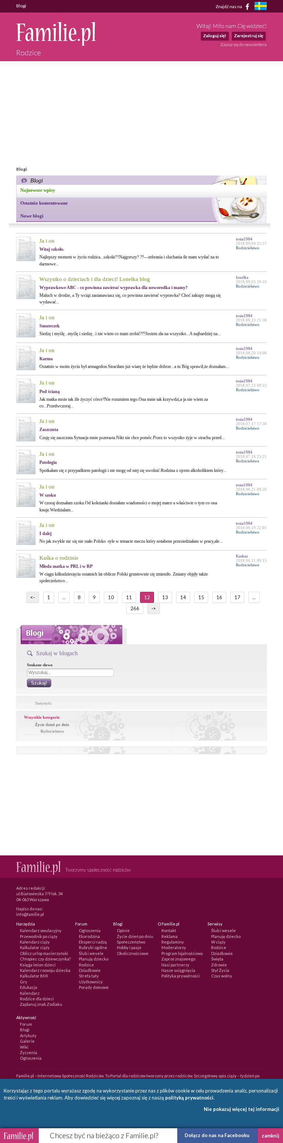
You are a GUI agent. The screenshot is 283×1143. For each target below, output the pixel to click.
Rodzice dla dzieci (37, 998)
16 (219, 597)
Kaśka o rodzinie (58, 558)
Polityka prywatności (180, 975)
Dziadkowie (90, 970)
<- (32, 597)
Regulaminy (172, 941)
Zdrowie (219, 964)
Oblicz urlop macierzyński (44, 953)
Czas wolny (221, 975)
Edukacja (28, 987)
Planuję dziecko (93, 958)
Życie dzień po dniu (52, 724)
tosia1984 (244, 239)
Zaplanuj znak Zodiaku (41, 1004)
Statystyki (43, 703)
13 (165, 597)
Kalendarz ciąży (35, 941)
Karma (46, 358)
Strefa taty (89, 975)
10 (111, 597)
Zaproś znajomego (178, 958)
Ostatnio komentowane (44, 203)
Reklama (169, 936)
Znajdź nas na (229, 6)
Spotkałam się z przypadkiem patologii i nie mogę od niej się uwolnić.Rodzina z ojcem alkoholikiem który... (132, 470)
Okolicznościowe (133, 953)
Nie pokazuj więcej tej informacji (241, 1109)
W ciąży (218, 941)
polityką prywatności (189, 1098)
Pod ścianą (49, 391)
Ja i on (47, 241)
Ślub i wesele (91, 953)
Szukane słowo (40, 665)
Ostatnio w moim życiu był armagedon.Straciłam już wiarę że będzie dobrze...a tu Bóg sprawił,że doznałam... (134, 366)
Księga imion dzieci (38, 964)
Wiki (24, 1047)
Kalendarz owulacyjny (41, 930)
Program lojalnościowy (182, 953)
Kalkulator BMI (34, 975)
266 (134, 608)
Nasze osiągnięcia (178, 970)
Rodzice (86, 964)
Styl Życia (220, 970)
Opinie (123, 930)
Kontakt (168, 930)
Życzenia (28, 1052)
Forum (26, 1024)
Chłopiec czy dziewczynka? (45, 958)
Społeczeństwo (131, 941)
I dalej (45, 533)
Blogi (24, 1029)
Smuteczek (49, 326)
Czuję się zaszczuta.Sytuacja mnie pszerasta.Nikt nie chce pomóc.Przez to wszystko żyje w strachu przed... (132, 437)
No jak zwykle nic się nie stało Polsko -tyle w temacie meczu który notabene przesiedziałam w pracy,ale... (131, 541)
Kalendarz (29, 993)
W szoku (47, 495)
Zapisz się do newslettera (243, 44)
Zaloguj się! (214, 35)
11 (129, 597)
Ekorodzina (89, 936)
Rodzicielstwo (52, 731)
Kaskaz (242, 556)
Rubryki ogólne (93, 947)
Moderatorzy (173, 947)
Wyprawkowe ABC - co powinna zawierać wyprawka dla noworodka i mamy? (113, 287)
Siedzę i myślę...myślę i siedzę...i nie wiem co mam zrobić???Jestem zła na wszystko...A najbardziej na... (130, 333)
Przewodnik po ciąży (38, 936)
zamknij (270, 1136)
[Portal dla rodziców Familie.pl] (55, 44)
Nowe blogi (31, 216)
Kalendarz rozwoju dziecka (45, 970)
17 (237, 597)
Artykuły (28, 1035)
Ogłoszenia (90, 930)
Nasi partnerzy (175, 964)
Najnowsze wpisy (37, 190)
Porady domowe (94, 987)
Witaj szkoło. (51, 249)
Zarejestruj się (248, 35)
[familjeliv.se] (260, 7)
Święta (217, 958)
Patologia (48, 462)
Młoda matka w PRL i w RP (65, 566)
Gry (23, 981)
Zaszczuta (48, 429)
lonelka (242, 277)
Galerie (27, 1041)
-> (153, 608)
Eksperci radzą (93, 941)
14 (183, 597)
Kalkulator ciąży (35, 947)
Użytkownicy (91, 981)
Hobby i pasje (129, 947)
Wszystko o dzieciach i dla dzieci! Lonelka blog (94, 279)
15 (201, 597)
